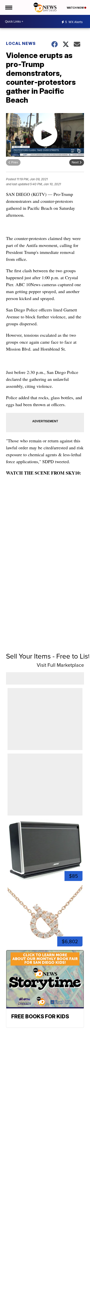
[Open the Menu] (8, 7)
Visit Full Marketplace (60, 665)
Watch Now (75, 7)
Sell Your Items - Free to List (48, 656)
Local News (21, 43)
